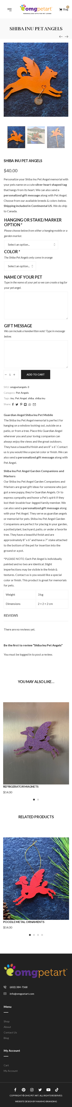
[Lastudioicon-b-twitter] (40, 1090)
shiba (31, 398)
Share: (7, 404)
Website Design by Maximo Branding (36, 1101)
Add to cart (36, 374)
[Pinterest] (23, 1090)
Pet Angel (21, 398)
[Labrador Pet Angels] (61, 36)
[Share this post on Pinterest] (21, 404)
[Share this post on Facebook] (13, 404)
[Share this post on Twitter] (17, 404)
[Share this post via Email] (34, 404)
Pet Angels (22, 392)
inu (12, 398)
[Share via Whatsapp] (29, 404)
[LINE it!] (25, 404)
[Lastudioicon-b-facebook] (15, 1090)
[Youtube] (48, 1090)
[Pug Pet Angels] (66, 36)
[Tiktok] (57, 1090)
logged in (25, 654)
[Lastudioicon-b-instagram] (32, 1090)
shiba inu (40, 398)
